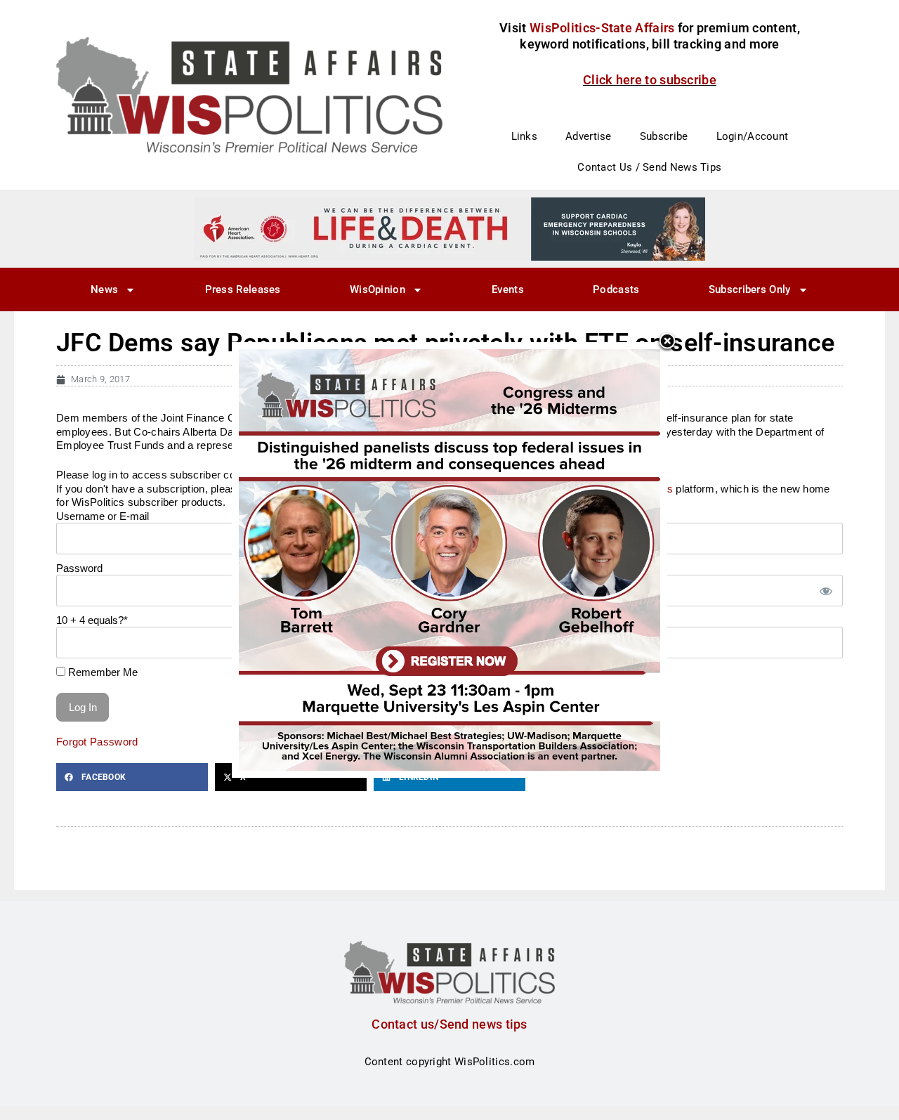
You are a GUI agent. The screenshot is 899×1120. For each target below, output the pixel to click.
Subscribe (664, 136)
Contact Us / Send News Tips (649, 167)
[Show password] (825, 590)
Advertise (588, 136)
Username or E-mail (102, 516)
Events (508, 289)
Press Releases (243, 289)
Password (79, 568)
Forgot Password (97, 742)
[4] (449, 228)
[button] (132, 777)
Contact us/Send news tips (449, 1024)
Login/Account (752, 136)
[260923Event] (449, 559)
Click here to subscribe (649, 79)
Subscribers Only (750, 289)
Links (524, 136)
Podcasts (616, 289)
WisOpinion (377, 289)
